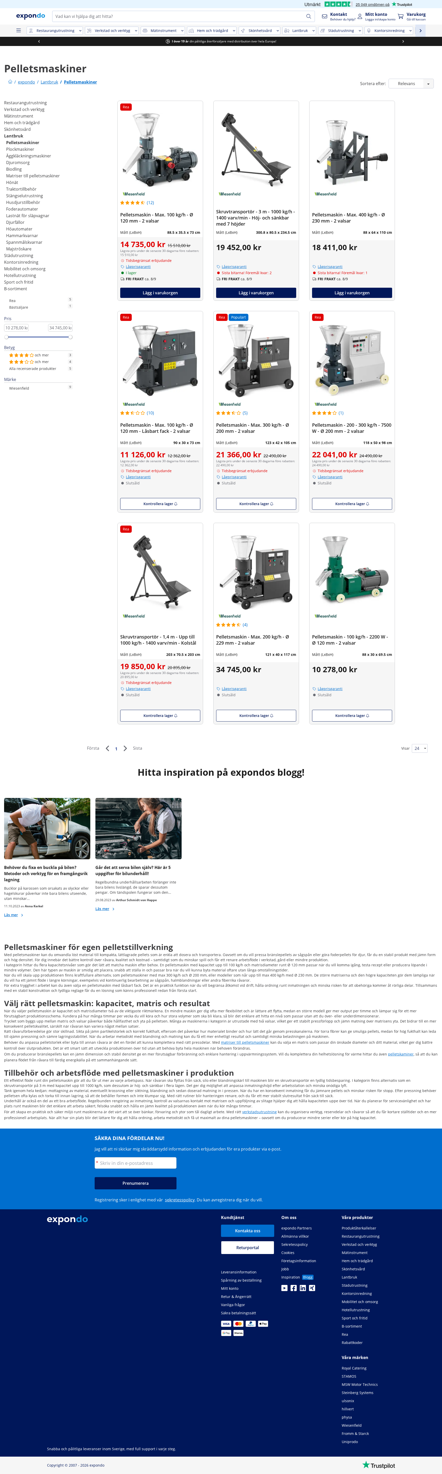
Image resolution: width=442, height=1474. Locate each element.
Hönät (12, 182)
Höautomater (19, 229)
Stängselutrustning (24, 196)
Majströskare (18, 249)
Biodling (14, 169)
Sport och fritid (18, 282)
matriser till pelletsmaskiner (245, 1042)
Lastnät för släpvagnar (27, 215)
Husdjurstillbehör (23, 202)
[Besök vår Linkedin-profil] (303, 1289)
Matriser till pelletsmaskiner (33, 176)
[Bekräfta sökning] (309, 16)
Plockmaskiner (20, 149)
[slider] (6, 337)
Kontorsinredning (21, 262)
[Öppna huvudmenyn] (18, 31)
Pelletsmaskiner (22, 142)
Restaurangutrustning (25, 103)
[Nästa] (125, 748)
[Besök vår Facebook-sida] (294, 1289)
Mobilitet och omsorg (25, 269)
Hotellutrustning (20, 275)
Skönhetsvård (17, 129)
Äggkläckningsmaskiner (28, 156)
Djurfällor (15, 222)
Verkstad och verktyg (24, 109)
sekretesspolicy (180, 1200)
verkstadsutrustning (259, 1111)
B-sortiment (15, 289)
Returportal (247, 1247)
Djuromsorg (18, 162)
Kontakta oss (247, 1231)
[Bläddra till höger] (403, 41)
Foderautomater (22, 209)
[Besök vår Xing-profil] (312, 1289)
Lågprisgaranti (138, 266)
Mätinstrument (18, 116)
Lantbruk (13, 136)
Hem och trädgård (22, 122)
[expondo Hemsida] (10, 82)
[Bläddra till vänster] (39, 41)
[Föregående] (107, 748)
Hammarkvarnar (22, 235)
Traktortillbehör (21, 189)
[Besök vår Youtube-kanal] (284, 1289)
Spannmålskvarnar (24, 242)
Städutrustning (18, 255)
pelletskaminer (401, 1054)
